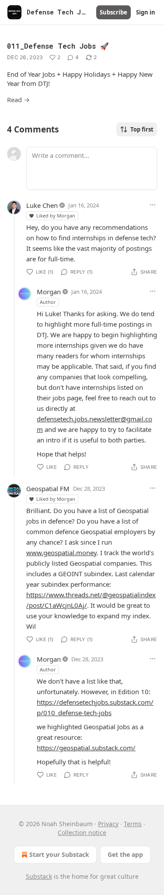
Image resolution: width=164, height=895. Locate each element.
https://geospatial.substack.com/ (86, 747)
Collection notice (82, 832)
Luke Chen (42, 205)
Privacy (108, 824)
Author (48, 302)
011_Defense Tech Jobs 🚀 (58, 45)
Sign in (145, 12)
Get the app (125, 854)
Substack (39, 876)
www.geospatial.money (61, 552)
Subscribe (113, 12)
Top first (142, 129)
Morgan (49, 291)
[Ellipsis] (153, 205)
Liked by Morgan (55, 215)
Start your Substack (59, 854)
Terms (133, 824)
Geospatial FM (48, 488)
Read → (18, 99)
